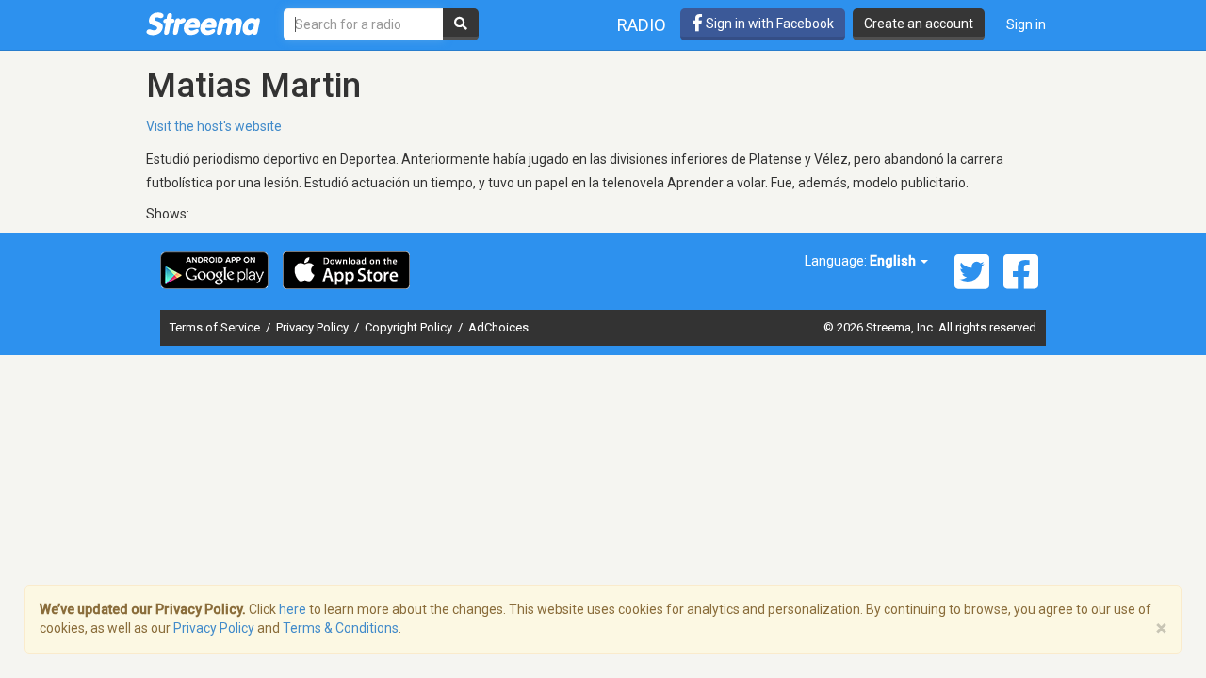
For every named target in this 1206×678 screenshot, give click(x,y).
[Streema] (203, 23)
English (894, 260)
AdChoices (498, 327)
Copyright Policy (410, 327)
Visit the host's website (214, 126)
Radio (641, 25)
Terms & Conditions (341, 628)
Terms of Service (216, 327)
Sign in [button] (1026, 24)
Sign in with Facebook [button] (768, 23)
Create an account (918, 23)
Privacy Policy (313, 327)
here (292, 609)
